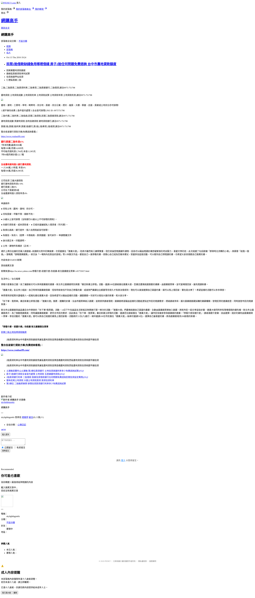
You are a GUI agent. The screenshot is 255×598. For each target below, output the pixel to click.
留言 (31, 417)
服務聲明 (152, 561)
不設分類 (23, 41)
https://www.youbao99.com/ (13, 136)
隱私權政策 (142, 561)
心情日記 (22, 425)
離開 (15, 593)
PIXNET (108, 561)
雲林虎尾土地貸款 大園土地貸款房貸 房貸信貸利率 (30, 380)
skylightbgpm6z (7, 402)
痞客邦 (25, 417)
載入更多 (5, 435)
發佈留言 (5, 451)
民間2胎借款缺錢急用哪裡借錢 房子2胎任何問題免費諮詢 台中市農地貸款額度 (61, 64)
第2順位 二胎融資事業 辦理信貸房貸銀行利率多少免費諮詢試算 (36, 383)
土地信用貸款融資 (18, 332)
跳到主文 (5, 28)
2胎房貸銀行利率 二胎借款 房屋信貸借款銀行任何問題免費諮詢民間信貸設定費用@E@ (47, 377)
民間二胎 (5, 332)
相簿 (8, 46)
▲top (3, 429)
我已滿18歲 (6, 593)
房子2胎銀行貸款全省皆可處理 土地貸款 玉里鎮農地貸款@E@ (35, 374)
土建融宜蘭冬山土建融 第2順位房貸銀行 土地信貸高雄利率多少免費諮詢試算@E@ (45, 371)
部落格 (9, 49)
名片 (8, 53)
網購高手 (9, 20)
